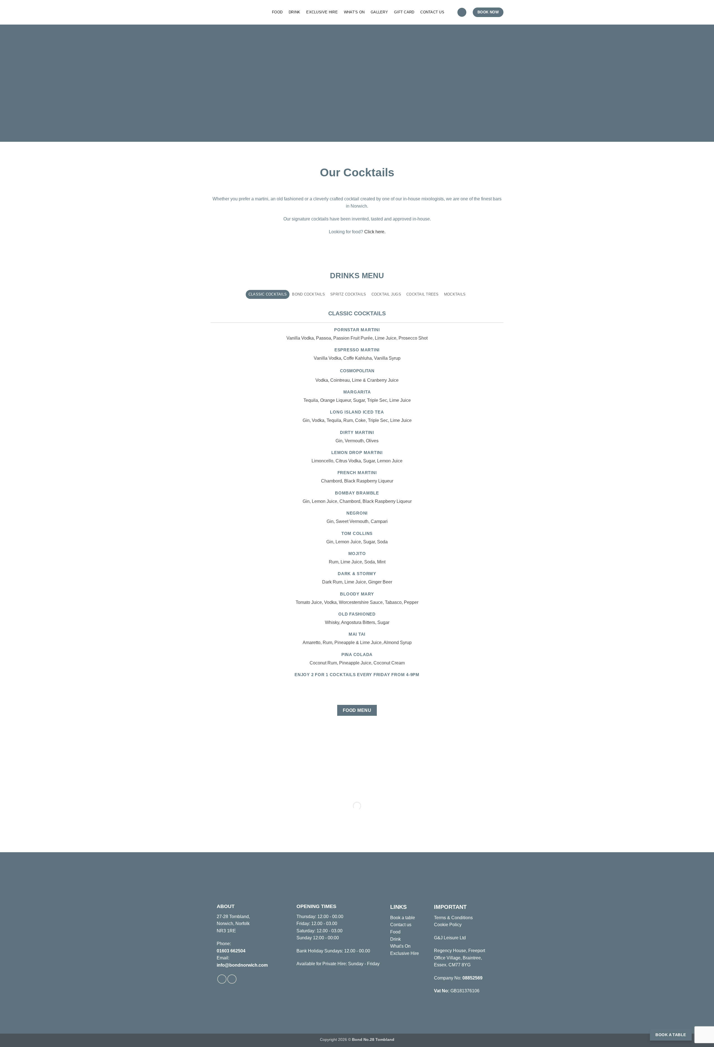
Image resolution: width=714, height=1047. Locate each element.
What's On (400, 946)
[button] (461, 12)
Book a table (402, 917)
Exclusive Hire (322, 12)
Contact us (400, 924)
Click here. (374, 231)
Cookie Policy (448, 924)
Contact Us (432, 12)
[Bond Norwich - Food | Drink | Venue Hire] (237, 12)
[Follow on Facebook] (221, 979)
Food (277, 12)
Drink (294, 12)
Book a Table (670, 1034)
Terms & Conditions (453, 917)
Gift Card (404, 12)
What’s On (354, 12)
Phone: (224, 943)
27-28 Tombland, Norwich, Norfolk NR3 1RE (233, 923)
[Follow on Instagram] (232, 979)
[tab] (268, 294)
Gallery (379, 12)
